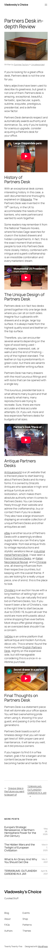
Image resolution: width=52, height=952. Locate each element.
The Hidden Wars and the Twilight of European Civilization (19, 847)
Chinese (41, 562)
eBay (7, 533)
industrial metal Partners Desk (24, 552)
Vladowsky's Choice (16, 4)
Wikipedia (26, 199)
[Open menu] (46, 4)
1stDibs (8, 636)
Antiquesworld (13, 472)
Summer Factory (21, 64)
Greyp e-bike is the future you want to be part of (14, 791)
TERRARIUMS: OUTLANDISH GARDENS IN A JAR (36, 789)
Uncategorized (37, 64)
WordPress (43, 946)
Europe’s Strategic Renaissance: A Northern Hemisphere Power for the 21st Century (20, 831)
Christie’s (9, 590)
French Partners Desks (17, 558)
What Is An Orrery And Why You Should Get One (20, 861)
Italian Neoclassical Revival (23, 560)
